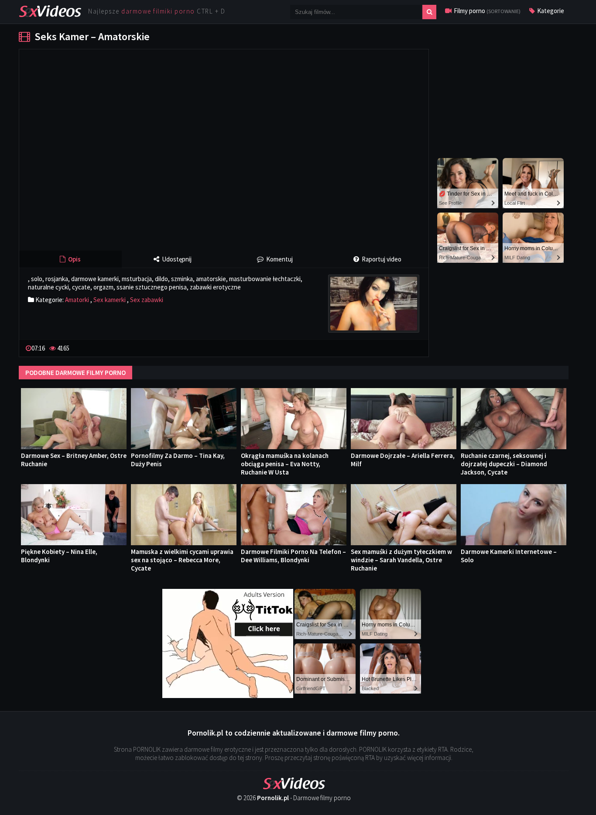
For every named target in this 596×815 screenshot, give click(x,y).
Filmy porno (486, 11)
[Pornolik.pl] (50, 10)
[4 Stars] (411, 347)
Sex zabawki (146, 300)
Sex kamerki (109, 300)
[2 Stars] (397, 347)
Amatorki (77, 300)
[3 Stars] (404, 347)
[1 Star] (390, 347)
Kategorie (550, 11)
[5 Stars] (418, 347)
